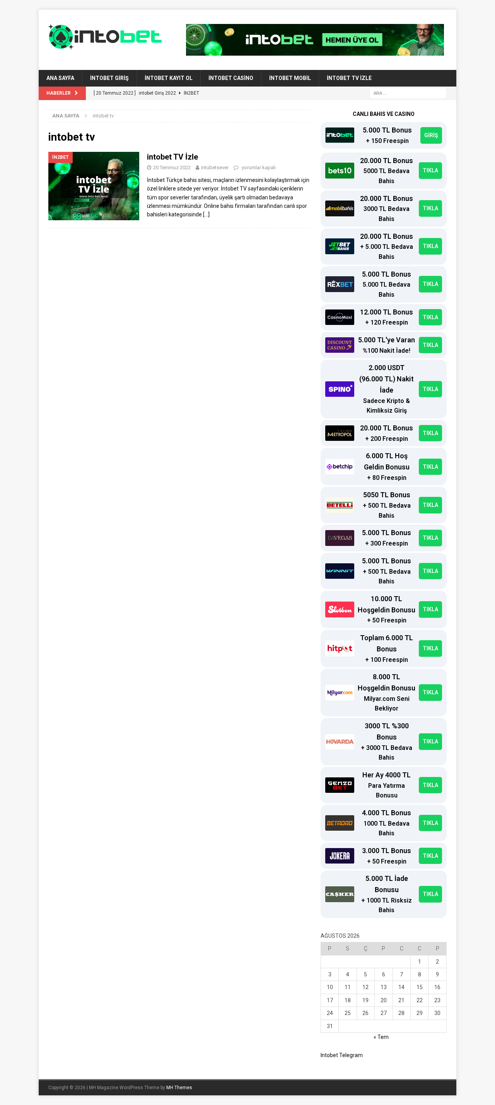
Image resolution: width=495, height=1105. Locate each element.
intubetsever (215, 167)
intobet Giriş (109, 78)
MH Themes (179, 1087)
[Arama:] (408, 93)
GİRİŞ (431, 135)
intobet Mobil (290, 78)
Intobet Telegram (342, 1055)
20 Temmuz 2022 (172, 167)
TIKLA (430, 170)
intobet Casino (230, 78)
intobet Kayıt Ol (169, 78)
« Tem (381, 1037)
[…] (206, 214)
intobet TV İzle (349, 78)
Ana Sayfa (60, 78)
